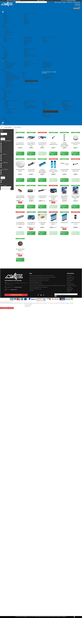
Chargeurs (26, 51)
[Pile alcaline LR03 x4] (64, 217)
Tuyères (25, 18)
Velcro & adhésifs (46, 108)
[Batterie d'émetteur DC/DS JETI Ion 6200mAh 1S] (31, 190)
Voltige (5, 14)
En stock (3, 182)
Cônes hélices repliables (47, 62)
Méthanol (5, 39)
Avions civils (6, 16)
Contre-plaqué (45, 112)
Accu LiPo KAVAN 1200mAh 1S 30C (31, 170)
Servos (24, 71)
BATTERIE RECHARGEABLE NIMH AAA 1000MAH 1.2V (64, 144)
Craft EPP (31, 290)
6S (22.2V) (6, 55)
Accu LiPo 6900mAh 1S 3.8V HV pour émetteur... (53, 197)
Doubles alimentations (47, 76)
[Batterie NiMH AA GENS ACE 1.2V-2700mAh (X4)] (64, 190)
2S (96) (3, 143)
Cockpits (25, 17)
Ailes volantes (6, 22)
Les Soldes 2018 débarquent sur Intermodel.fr (38, 287)
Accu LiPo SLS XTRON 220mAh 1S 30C (75, 170)
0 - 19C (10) (4, 164)
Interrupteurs (8, 111)
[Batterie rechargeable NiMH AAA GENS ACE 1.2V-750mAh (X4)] (75, 190)
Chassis (6, 30)
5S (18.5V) (6, 54)
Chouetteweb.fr (43, 300)
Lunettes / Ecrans (7, 92)
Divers (25, 24)
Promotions (69, 275)
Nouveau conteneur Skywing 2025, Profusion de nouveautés (41, 275)
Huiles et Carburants (27, 40)
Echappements (26, 39)
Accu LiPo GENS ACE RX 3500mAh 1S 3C (31, 223)
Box (43, 75)
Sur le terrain (65, 108)
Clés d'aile (26, 22)
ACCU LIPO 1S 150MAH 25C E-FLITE (53, 143)
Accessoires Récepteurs (9, 74)
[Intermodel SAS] (7, 4)
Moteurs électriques (7, 38)
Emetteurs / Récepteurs (8, 91)
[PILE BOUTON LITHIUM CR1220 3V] (20, 164)
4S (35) (3, 147)
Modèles (5, 96)
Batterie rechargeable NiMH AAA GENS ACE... (75, 197)
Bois (44, 109)
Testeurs (25, 53)
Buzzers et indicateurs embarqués (30, 55)
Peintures (44, 113)
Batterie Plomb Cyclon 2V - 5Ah (75, 223)
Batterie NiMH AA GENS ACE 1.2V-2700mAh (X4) (64, 197)
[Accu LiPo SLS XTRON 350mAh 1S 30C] (64, 164)
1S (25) (3, 142)
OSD (5, 94)
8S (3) (3, 152)
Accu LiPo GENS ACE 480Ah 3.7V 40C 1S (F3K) (31, 144)
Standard (24, 73)
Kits (4, 13)
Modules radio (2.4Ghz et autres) (12, 77)
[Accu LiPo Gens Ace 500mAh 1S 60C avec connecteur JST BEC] (20, 137)
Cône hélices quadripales (47, 66)
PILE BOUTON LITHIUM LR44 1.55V (75, 143)
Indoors (5, 21)
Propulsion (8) (4, 172)
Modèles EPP (26, 23)
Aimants (44, 114)
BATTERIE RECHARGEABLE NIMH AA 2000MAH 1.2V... (42, 171)
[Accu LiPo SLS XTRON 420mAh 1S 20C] (42, 190)
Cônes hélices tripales (47, 64)
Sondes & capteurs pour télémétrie (12, 78)
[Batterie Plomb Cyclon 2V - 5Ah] (75, 217)
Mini (23, 74)
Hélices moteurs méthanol (9, 62)
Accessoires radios (9, 79)
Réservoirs (26, 102)
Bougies (25, 45)
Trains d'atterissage (65, 101)
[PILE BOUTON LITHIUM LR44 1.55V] (75, 137)
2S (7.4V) (5, 51)
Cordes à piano (45, 104)
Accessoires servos (28, 82)
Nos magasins (70, 280)
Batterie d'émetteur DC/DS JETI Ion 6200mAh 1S (31, 197)
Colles (44, 101)
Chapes (6, 104)
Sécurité (25, 56)
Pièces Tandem (28, 81)
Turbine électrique (7, 41)
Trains (25, 16)
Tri (16, 130)
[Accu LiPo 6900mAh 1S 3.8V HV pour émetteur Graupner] (53, 190)
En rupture (4, 180)
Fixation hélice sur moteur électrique (30, 63)
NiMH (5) (3, 160)
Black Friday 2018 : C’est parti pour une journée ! (39, 280)
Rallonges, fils (8, 113)
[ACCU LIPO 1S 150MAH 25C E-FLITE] (53, 137)
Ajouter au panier (9, 308)
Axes (44, 38)
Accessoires (7, 34)
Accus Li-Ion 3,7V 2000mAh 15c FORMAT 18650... (53, 171)
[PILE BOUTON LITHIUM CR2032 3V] (20, 243)
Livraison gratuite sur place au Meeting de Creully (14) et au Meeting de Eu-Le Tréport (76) (47, 285)
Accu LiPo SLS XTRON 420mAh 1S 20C (42, 196)
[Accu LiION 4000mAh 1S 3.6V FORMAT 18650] (20, 217)
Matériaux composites (47, 115)
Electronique (8, 81)
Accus (5, 48)
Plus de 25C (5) (5, 167)
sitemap (68, 291)
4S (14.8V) (6, 53)
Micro (24, 75)
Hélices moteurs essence (9, 64)
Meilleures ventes (70, 278)
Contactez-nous (16, 295)
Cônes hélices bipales (47, 63)
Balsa (44, 111)
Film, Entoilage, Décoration (48, 106)
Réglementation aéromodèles (70, 289)
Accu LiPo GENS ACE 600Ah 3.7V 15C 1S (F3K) (42, 144)
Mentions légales (70, 283)
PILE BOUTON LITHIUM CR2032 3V (20, 250)
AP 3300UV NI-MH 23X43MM (42, 223)
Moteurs (5, 37)
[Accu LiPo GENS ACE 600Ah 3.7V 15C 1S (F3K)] (42, 137)
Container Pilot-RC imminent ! (35, 288)
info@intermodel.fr (13, 289)
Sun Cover (26, 20)
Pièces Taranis (8, 82)
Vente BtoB (69, 287)
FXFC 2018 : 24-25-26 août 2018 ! (35, 283)
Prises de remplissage (28, 105)
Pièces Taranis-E (9, 83)
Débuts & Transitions (8, 18)
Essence (5, 40)
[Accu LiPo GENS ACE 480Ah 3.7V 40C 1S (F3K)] (31, 137)
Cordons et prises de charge (29, 54)
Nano (24, 76)
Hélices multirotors (8, 68)
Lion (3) (3, 157)
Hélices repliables (8, 67)
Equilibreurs (26, 66)
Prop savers (45, 40)
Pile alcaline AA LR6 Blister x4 (53, 223)
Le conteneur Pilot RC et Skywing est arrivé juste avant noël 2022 (42, 277)
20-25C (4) (4, 165)
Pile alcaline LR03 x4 (64, 222)
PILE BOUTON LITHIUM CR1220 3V (20, 170)
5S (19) (3, 148)
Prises (44, 39)
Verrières (25, 14)
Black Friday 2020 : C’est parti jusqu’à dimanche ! (39, 278)
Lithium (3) (4, 158)
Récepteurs (7, 73)
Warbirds (5, 15)
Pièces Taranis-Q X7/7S (10, 85)
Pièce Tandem (8, 86)
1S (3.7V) (5, 49)
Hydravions (6, 20)
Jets (4, 24)
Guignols (6, 102)
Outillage (64, 107)
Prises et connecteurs (10, 112)
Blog (30, 273)
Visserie (44, 105)
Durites (25, 104)
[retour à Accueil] (2, 127)
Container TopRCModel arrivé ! (35, 282)
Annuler (2, 308)
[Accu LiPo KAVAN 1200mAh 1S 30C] (31, 164)
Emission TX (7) (5, 170)
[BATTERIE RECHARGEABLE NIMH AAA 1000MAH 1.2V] (64, 137)
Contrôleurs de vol (8, 31)
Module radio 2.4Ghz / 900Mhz (10, 75)
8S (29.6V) (6, 56)
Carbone (44, 102)
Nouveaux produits (70, 277)
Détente (5, 23)
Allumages (26, 43)
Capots (25, 15)
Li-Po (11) (4, 155)
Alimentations (26, 52)
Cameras (5, 90)
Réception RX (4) (5, 174)
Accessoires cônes (46, 67)
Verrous (6, 107)
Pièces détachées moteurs (29, 41)
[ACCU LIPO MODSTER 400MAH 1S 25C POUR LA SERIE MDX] (20, 190)
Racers (5, 17)
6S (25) (3, 150)
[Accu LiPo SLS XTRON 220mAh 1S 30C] (75, 164)
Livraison (69, 282)
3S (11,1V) (6, 52)
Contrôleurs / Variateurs (9, 32)
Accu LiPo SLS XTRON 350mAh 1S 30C (64, 170)
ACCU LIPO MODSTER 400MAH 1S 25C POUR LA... (20, 197)
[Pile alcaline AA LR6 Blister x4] (53, 217)
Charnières (7, 105)
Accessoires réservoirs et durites (30, 106)
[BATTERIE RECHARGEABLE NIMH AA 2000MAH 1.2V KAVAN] (42, 164)
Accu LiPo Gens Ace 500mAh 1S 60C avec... (20, 143)
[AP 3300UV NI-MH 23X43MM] (42, 217)
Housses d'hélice (27, 64)
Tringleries (7, 106)
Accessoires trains (65, 104)
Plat (23, 77)
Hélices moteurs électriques (10, 63)
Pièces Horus (8, 84)
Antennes (5, 93)
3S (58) (3, 145)
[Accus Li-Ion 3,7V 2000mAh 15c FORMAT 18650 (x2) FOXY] (53, 164)
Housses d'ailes (27, 21)
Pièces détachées (28, 79)
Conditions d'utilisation (71, 285)
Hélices (6, 33)
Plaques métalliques (46, 116)
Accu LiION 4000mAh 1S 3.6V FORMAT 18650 (20, 223)
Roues (63, 102)
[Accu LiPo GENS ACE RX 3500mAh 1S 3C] (31, 217)
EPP (44, 107)
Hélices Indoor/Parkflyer (9, 66)
